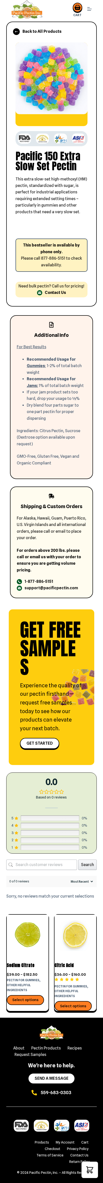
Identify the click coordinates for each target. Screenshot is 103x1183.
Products (42, 1142)
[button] (90, 1170)
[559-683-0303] (34, 1092)
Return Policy (79, 1162)
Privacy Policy (77, 1149)
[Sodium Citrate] (27, 935)
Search (87, 864)
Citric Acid (64, 965)
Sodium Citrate (20, 965)
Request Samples (30, 1054)
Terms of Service (50, 1155)
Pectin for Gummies (23, 980)
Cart (84, 1142)
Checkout (52, 1149)
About (18, 1048)
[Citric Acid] (75, 935)
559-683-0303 (56, 1092)
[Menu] (89, 10)
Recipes (75, 1048)
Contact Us (79, 1155)
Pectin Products (46, 1048)
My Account (65, 1142)
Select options (25, 1000)
